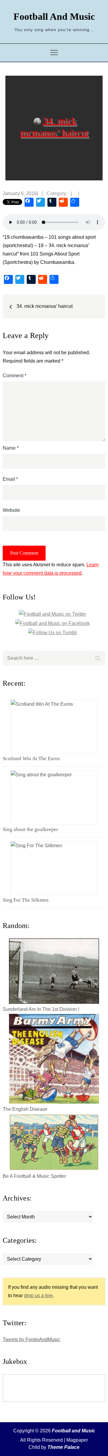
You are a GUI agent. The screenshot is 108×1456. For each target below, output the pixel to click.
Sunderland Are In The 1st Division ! (41, 1009)
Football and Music (54, 16)
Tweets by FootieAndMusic (31, 1339)
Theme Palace (63, 1447)
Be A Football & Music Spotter (34, 1176)
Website (11, 510)
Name (11, 448)
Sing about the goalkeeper (30, 829)
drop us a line (38, 1295)
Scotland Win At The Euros (31, 758)
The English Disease (25, 1109)
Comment (14, 375)
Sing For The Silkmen (26, 900)
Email (10, 479)
